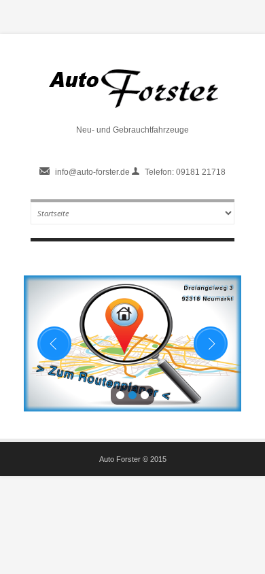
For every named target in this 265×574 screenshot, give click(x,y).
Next (211, 343)
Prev (54, 343)
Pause (132, 343)
